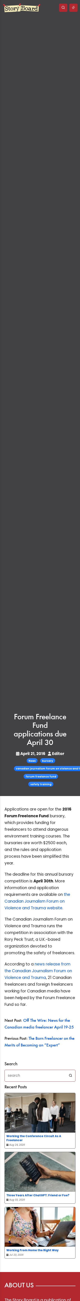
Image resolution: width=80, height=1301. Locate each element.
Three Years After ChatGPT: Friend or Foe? (37, 1195)
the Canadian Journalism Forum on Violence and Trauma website (37, 901)
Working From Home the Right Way (32, 1250)
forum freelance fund (41, 776)
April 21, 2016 (32, 753)
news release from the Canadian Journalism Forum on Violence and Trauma (38, 970)
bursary (47, 761)
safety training (40, 784)
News (32, 761)
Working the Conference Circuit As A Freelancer (33, 1138)
